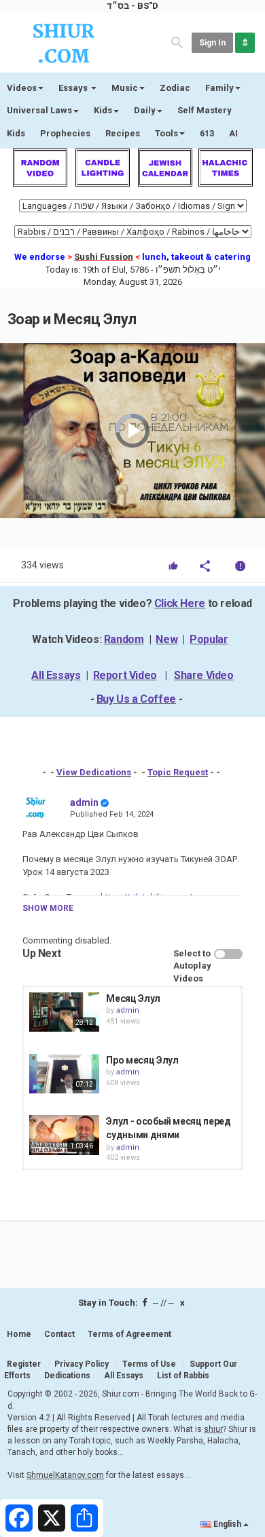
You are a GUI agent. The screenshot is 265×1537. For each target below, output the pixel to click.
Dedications (67, 1375)
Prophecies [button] (65, 133)
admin (84, 802)
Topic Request (177, 772)
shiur (213, 1429)
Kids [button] (103, 110)
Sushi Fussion (103, 257)
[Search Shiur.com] (177, 42)
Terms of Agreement (129, 1334)
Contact (59, 1334)
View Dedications (93, 772)
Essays (74, 88)
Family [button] (219, 88)
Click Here (179, 603)
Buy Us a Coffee (136, 699)
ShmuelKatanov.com (65, 1475)
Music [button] (124, 88)
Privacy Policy (81, 1364)
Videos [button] (22, 88)
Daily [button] (145, 110)
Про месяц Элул (142, 1060)
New (166, 639)
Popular (209, 639)
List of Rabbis (183, 1375)
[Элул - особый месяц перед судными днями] (64, 1134)
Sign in (212, 42)
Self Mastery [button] (204, 110)
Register (24, 1364)
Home (19, 1334)
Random (124, 639)
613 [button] (207, 133)
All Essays (55, 675)
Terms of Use (149, 1364)
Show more (47, 908)
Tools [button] (166, 133)
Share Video (204, 675)
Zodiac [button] (175, 88)
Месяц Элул (133, 998)
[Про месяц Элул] (64, 1073)
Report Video (125, 675)
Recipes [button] (122, 133)
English (227, 1524)
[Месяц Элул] (64, 1012)
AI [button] (233, 133)
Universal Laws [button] (39, 110)
